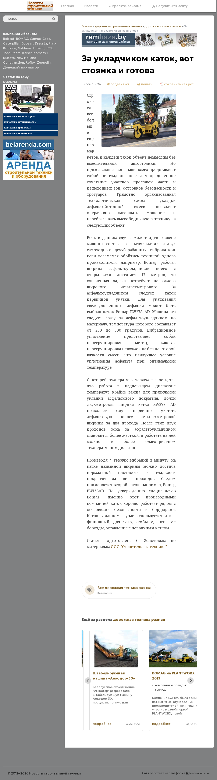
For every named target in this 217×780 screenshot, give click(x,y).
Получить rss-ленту (171, 6)
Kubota (9, 58)
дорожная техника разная (163, 26)
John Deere (12, 53)
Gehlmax (25, 48)
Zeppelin (44, 62)
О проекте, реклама (125, 6)
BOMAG (22, 39)
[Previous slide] (88, 680)
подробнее (102, 724)
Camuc (35, 39)
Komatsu (40, 53)
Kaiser (27, 53)
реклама (10, 82)
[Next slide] (190, 680)
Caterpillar (11, 43)
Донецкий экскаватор (21, 67)
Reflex (30, 62)
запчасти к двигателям (18, 133)
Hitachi (38, 48)
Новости (91, 6)
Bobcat (8, 39)
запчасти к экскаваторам (19, 116)
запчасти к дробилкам (17, 127)
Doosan (27, 43)
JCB (49, 48)
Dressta (41, 43)
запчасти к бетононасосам (20, 121)
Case (46, 39)
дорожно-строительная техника (118, 26)
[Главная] (40, 6)
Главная (67, 6)
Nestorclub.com (199, 773)
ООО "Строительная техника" (139, 546)
